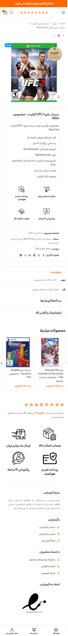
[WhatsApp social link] (25, 255)
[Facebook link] (43, 255)
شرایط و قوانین (48, 566)
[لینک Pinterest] (34, 255)
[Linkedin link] (30, 255)
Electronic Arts (43, 249)
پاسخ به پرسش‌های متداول (42, 560)
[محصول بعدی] (54, 36)
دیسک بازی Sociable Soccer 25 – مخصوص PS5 (20, 373)
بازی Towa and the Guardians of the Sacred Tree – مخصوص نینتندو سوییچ (50, 375)
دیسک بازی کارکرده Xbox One (50, 28)
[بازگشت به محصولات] (59, 36)
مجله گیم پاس (48, 541)
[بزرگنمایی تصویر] (58, 97)
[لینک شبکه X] (39, 255)
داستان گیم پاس (47, 527)
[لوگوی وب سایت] (34, 12)
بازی (55, 24)
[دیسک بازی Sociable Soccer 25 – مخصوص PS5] (18, 352)
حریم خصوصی (48, 573)
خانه (63, 24)
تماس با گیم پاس (47, 534)
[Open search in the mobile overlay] (11, 12)
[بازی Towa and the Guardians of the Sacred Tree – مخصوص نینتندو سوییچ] (50, 352)
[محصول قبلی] (63, 36)
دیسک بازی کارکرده (40, 24)
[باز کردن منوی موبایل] (63, 12)
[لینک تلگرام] (20, 255)
